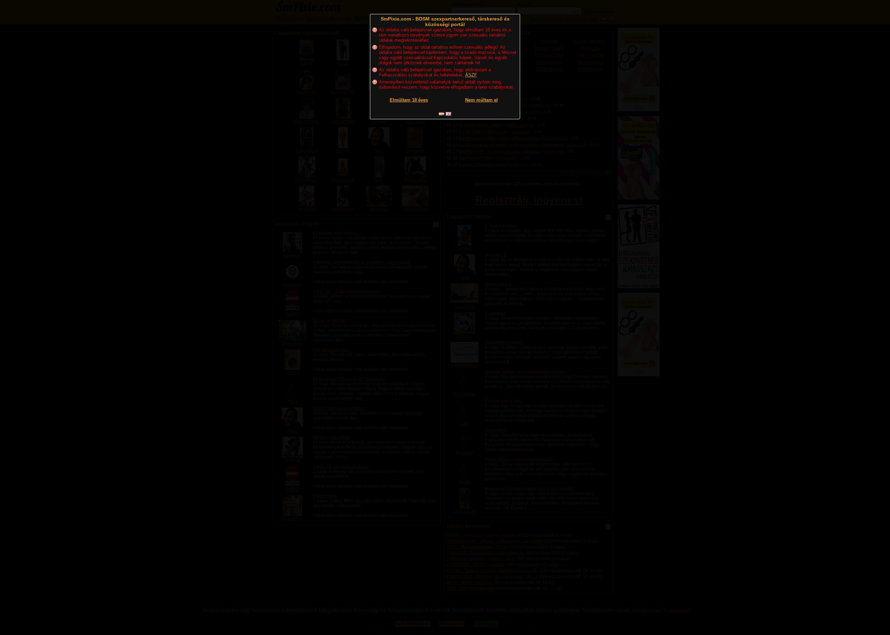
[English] (448, 114)
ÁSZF (471, 75)
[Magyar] (441, 114)
